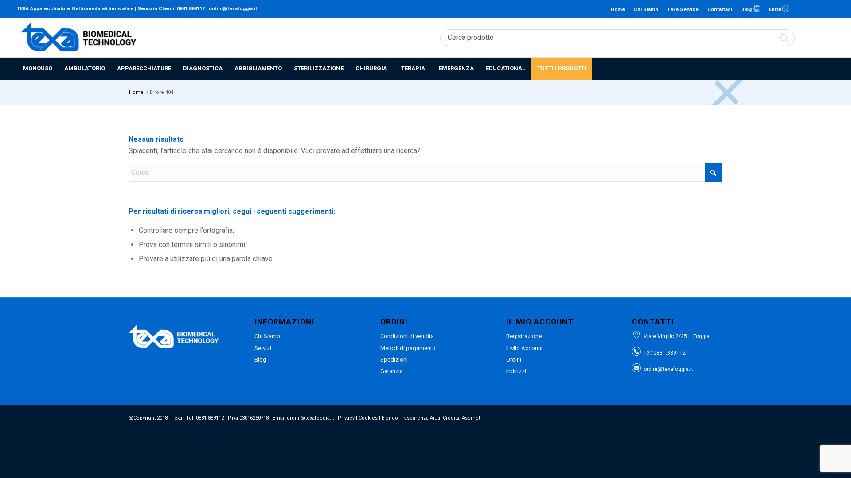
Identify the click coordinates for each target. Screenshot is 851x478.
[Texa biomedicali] (79, 37)
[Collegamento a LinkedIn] (801, 9)
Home (618, 9)
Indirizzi (516, 371)
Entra (775, 9)
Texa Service (683, 9)
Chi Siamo (646, 9)
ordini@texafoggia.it (233, 9)
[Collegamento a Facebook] (814, 9)
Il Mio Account (524, 348)
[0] (829, 37)
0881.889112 (191, 9)
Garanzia (391, 371)
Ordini (513, 359)
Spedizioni (394, 359)
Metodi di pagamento (408, 348)
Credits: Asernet (461, 418)
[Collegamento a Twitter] (827, 9)
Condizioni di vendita (407, 336)
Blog (747, 9)
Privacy (346, 418)
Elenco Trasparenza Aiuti (411, 418)
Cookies (368, 418)
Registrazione (524, 336)
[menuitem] (37, 69)
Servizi (262, 348)
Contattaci (719, 9)
